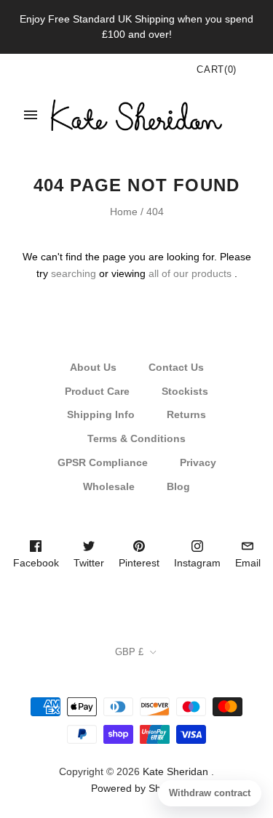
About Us (93, 367)
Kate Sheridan (175, 771)
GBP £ (129, 651)
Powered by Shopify (137, 788)
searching (73, 273)
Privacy (198, 462)
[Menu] (30, 114)
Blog (178, 486)
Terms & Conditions (136, 438)
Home (124, 211)
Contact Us (176, 367)
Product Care (97, 391)
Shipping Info (101, 414)
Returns (186, 414)
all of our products (190, 273)
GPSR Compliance (103, 462)
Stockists (185, 391)
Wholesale (109, 486)
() (217, 69)
